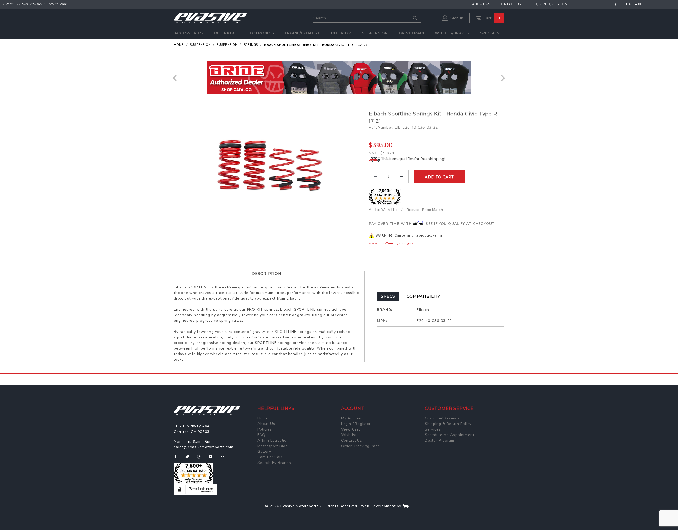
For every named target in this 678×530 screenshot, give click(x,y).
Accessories (188, 33)
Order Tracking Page (360, 446)
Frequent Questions (549, 4)
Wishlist (348, 434)
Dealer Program (439, 440)
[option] (339, 77)
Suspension (375, 33)
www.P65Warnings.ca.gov (391, 243)
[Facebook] (178, 459)
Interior (341, 33)
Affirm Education (273, 440)
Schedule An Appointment (449, 434)
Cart (491, 18)
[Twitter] (189, 459)
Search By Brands (274, 462)
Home (262, 418)
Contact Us (510, 4)
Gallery (264, 451)
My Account (352, 418)
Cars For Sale (270, 457)
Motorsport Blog (272, 446)
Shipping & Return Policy (448, 423)
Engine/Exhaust (302, 33)
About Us (481, 4)
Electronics (259, 33)
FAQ (261, 434)
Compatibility (423, 296)
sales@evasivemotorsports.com (203, 447)
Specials (489, 33)
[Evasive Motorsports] (210, 17)
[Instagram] (201, 459)
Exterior (224, 33)
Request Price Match (425, 210)
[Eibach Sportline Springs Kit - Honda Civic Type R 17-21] (269, 163)
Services (433, 429)
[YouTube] (213, 459)
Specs (388, 296)
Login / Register (356, 423)
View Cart (350, 429)
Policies (264, 429)
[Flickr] (225, 459)
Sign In (456, 18)
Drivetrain (411, 33)
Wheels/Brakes (452, 33)
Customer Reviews (442, 418)
